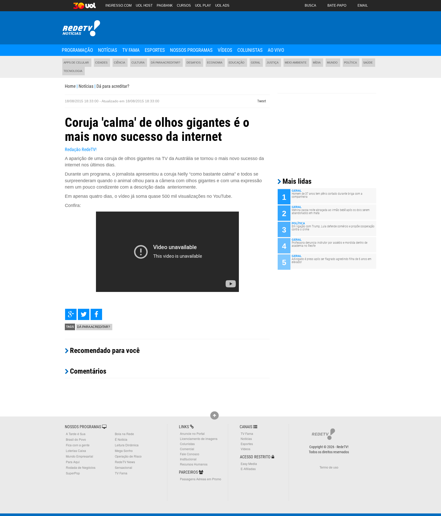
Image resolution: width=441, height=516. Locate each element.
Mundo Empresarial (79, 456)
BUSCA (310, 5)
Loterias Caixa (76, 450)
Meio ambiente (296, 62)
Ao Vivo (276, 50)
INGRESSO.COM (118, 5)
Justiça (272, 62)
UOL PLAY (203, 5)
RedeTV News (125, 462)
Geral (255, 62)
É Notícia (121, 439)
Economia (214, 62)
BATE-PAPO (336, 5)
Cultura (137, 62)
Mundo (332, 62)
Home (70, 86)
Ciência (119, 62)
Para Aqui (73, 462)
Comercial (187, 449)
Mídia (317, 62)
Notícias (107, 50)
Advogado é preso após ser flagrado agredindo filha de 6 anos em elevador (331, 260)
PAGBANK (165, 5)
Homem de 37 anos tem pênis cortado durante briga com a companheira (327, 195)
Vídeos (225, 50)
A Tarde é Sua (75, 434)
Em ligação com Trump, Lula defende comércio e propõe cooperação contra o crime (333, 228)
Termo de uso (329, 467)
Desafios (194, 62)
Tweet (261, 101)
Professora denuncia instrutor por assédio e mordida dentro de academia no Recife (329, 244)
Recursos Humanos (193, 464)
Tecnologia (73, 70)
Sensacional (123, 467)
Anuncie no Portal (192, 433)
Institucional (188, 459)
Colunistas (250, 50)
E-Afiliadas (248, 468)
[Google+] (71, 314)
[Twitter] (83, 314)
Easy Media (249, 463)
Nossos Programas (191, 50)
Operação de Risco (128, 456)
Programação (77, 50)
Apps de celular (76, 62)
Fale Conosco (189, 454)
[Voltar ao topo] (214, 415)
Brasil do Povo (76, 439)
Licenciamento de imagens (198, 438)
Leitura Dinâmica (127, 445)
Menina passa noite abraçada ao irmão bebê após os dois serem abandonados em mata (331, 211)
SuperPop (73, 473)
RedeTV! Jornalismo (80, 28)
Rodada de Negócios (80, 467)
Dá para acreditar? (165, 62)
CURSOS (184, 5)
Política (350, 62)
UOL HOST (144, 5)
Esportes (155, 50)
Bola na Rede (124, 434)
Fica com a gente (78, 445)
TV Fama (131, 50)
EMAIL (363, 5)
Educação (236, 62)
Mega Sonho (124, 450)
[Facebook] (96, 314)
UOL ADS (222, 5)
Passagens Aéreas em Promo (200, 479)
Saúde (368, 62)
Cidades (101, 62)
